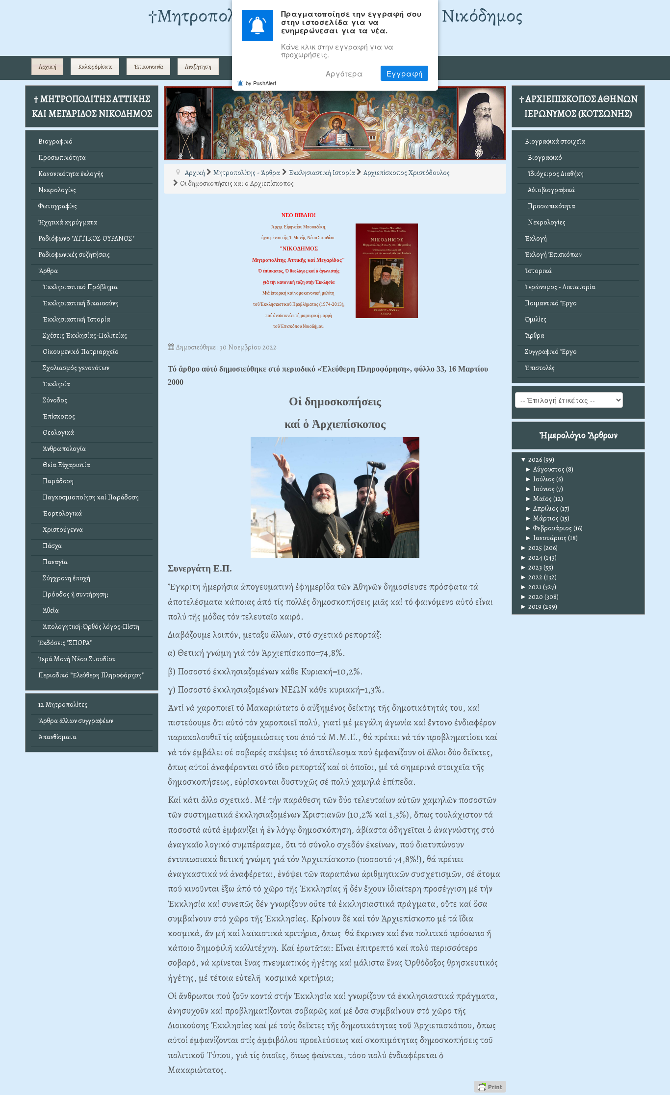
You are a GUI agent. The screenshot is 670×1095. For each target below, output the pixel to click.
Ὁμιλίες (535, 319)
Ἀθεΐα (48, 610)
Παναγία (53, 562)
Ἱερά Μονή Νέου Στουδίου (77, 659)
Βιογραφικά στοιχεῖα (555, 141)
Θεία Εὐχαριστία (64, 465)
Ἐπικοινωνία (148, 67)
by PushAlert (261, 83)
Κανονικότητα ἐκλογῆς (70, 173)
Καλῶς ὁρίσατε (95, 67)
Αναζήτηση (198, 67)
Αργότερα (344, 73)
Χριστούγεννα (60, 529)
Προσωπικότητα (62, 157)
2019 (530, 606)
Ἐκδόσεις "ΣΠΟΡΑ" (65, 642)
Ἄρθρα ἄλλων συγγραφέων (75, 720)
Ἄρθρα (48, 270)
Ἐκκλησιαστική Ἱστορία (74, 319)
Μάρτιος (542, 518)
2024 (531, 557)
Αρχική (47, 67)
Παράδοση (56, 481)
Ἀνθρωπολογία (62, 448)
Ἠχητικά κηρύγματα (67, 222)
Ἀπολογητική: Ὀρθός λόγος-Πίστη (88, 626)
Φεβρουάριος (548, 528)
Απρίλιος (542, 508)
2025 (531, 547)
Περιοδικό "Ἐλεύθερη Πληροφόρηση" (91, 675)
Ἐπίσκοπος (56, 416)
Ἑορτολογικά (60, 513)
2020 (531, 596)
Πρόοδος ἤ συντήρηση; (73, 594)
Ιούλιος (540, 479)
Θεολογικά (56, 432)
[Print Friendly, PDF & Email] (490, 1086)
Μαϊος (538, 498)
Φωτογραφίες (57, 206)
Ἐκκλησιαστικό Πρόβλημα (78, 287)
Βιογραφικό (55, 141)
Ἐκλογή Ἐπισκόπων (553, 254)
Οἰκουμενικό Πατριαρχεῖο (78, 351)
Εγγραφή (404, 73)
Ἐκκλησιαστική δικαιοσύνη (78, 303)
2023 (531, 567)
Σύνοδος (52, 400)
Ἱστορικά (538, 270)
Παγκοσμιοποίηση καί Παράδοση (88, 497)
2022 (531, 577)
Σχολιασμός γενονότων (73, 368)
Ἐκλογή (536, 238)
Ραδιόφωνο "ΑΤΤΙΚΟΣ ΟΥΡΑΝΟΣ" (86, 238)
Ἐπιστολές (540, 368)
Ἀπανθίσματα (57, 737)
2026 (531, 459)
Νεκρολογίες (57, 190)
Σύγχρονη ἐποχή (64, 578)
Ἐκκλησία (54, 384)
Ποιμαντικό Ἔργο (551, 303)
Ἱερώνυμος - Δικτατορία (560, 287)
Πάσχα (50, 545)
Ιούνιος (540, 489)
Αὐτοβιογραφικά (550, 190)
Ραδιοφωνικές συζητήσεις (74, 254)
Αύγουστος (545, 469)
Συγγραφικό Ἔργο (551, 351)
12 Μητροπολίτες (62, 704)
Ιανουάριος (546, 538)
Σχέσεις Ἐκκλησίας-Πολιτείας (82, 335)
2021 (530, 587)
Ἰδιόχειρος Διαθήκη (554, 173)
